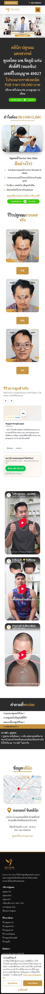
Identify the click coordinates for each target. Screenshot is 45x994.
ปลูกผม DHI (7, 899)
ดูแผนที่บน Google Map (22, 835)
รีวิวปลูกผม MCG (8, 926)
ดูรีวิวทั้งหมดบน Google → (13, 474)
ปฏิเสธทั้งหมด (12, 983)
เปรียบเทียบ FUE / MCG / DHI (13, 903)
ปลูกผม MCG (7, 895)
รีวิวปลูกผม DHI (8, 930)
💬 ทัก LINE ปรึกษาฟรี (16, 468)
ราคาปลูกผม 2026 (9, 907)
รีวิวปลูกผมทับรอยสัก (10, 938)
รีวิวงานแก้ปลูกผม (9, 934)
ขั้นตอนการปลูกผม (9, 911)
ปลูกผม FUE (7, 891)
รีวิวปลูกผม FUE (8, 922)
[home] (13, 10)
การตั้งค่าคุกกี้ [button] (22, 990)
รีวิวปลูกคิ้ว (6, 941)
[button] (37, 9)
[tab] (22, 713)
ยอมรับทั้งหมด (33, 983)
